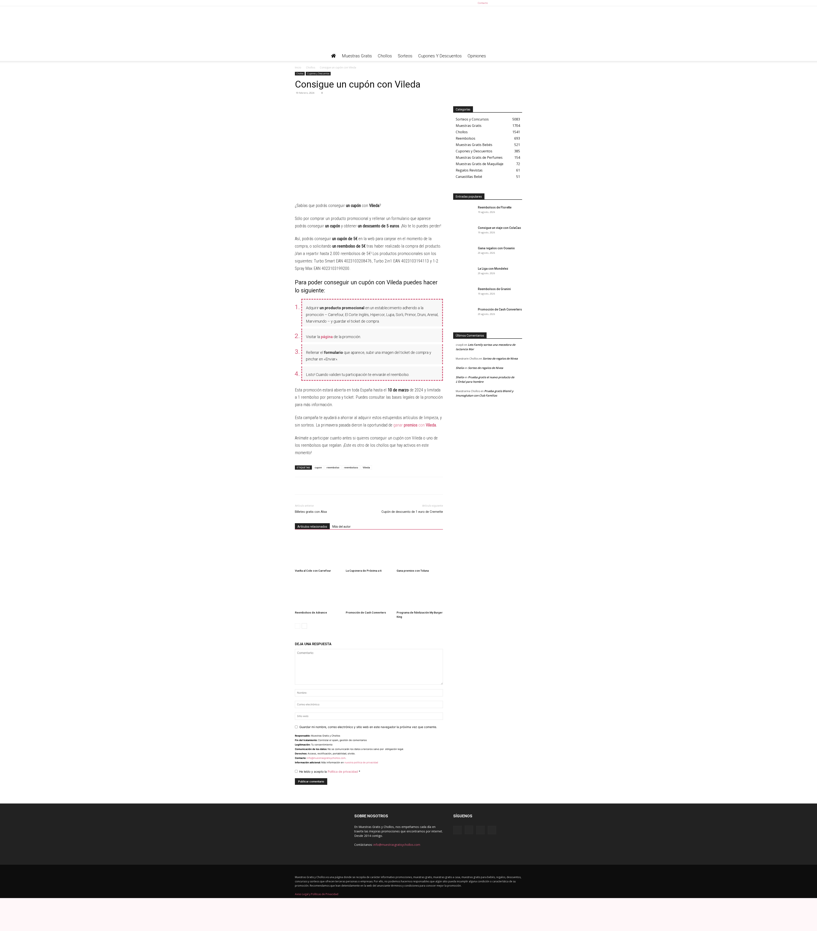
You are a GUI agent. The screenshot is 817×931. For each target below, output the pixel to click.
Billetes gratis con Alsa (311, 512)
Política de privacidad (343, 771)
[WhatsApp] (299, 102)
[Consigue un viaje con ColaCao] (463, 233)
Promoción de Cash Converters (366, 612)
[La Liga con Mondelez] (463, 273)
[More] (338, 102)
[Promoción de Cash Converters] (369, 593)
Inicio (298, 67)
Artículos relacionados (312, 526)
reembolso (333, 467)
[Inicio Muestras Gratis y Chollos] (333, 56)
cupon (318, 467)
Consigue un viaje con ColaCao (499, 228)
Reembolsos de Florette (494, 207)
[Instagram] (505, 3)
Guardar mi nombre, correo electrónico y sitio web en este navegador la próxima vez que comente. (368, 727)
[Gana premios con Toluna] (420, 551)
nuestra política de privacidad (361, 762)
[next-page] (304, 626)
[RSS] (512, 3)
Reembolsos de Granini (494, 289)
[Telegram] (309, 102)
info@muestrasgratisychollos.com (326, 758)
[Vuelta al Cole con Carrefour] (318, 551)
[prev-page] (297, 626)
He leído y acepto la (329, 771)
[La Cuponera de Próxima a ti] (369, 551)
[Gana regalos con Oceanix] (463, 253)
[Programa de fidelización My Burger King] (420, 593)
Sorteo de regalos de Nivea (500, 358)
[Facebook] (498, 3)
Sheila (460, 368)
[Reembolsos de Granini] (463, 294)
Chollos (385, 55)
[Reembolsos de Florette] (463, 212)
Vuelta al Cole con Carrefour (313, 570)
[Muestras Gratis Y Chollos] (408, 28)
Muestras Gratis (357, 55)
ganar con (414, 425)
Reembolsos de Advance (311, 612)
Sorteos (405, 55)
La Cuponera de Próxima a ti (363, 570)
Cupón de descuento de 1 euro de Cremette (412, 512)
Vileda (366, 467)
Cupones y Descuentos (440, 55)
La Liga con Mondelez (493, 268)
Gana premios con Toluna (413, 570)
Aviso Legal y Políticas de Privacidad (316, 894)
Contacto (483, 2)
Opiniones (477, 55)
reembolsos (351, 467)
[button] (517, 56)
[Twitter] (519, 3)
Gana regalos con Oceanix (496, 248)
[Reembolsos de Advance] (318, 593)
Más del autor (341, 526)
